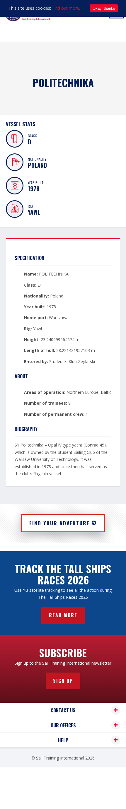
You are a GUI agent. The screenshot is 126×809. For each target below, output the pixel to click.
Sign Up (63, 680)
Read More (63, 615)
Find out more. (66, 8)
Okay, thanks (104, 8)
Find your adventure (59, 523)
